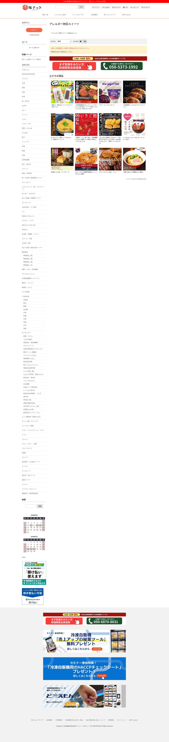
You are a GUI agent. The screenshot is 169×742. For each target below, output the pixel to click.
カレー (24, 110)
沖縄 (24, 328)
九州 (24, 325)
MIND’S (25, 396)
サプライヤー (26, 333)
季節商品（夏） (28, 259)
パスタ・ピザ (26, 123)
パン (23, 211)
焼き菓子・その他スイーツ (31, 462)
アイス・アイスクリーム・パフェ (33, 430)
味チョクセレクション (30, 365)
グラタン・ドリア (28, 220)
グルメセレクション (28, 274)
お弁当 (24, 105)
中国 (24, 319)
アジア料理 (25, 292)
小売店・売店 (26, 243)
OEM (23, 557)
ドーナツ (25, 466)
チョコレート (26, 471)
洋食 (23, 92)
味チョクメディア (110, 14)
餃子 (23, 137)
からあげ (25, 133)
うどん (24, 119)
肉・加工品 (25, 101)
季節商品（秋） (28, 262)
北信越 (25, 309)
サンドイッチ (26, 202)
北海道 (25, 300)
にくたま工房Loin (29, 390)
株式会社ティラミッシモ (31, 412)
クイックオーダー (78, 14)
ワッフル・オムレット (29, 489)
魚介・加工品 (26, 164)
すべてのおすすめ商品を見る (136, 179)
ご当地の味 (25, 296)
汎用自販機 (25, 160)
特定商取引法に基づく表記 (74, 720)
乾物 (23, 151)
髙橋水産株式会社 (29, 403)
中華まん (25, 229)
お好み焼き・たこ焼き (29, 207)
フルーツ (25, 439)
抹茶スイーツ (26, 480)
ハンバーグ (25, 142)
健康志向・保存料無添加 (30, 493)
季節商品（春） (28, 255)
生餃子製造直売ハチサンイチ (32, 349)
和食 (23, 87)
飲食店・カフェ (27, 287)
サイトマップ (121, 720)
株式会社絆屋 (27, 361)
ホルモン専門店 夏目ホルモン (33, 374)
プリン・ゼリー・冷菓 (29, 444)
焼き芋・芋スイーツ (28, 475)
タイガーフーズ (28, 346)
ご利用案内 (94, 14)
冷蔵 (23, 155)
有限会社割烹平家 (29, 368)
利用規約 (111, 720)
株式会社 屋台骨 (29, 377)
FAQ (126, 7)
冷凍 (23, 83)
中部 (24, 312)
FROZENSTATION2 (28, 74)
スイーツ (25, 169)
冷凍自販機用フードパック (31, 278)
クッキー (25, 484)
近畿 (24, 316)
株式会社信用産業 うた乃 (32, 393)
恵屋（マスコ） (28, 336)
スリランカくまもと (30, 355)
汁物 (23, 146)
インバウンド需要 (28, 426)
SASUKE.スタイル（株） (31, 406)
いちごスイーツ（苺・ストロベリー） (33, 188)
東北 (24, 303)
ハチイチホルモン (29, 381)
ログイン (97, 7)
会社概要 (49, 720)
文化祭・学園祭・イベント (31, 234)
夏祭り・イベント (28, 283)
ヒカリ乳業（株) (28, 371)
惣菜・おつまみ (27, 128)
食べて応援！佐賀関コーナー (31, 198)
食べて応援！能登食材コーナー (32, 178)
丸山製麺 (26, 384)
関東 (24, 306)
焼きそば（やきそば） (29, 225)
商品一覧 (45, 14)
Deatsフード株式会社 (30, 387)
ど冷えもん (25, 69)
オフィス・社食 (27, 238)
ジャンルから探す (60, 14)
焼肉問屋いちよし (29, 358)
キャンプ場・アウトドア (30, 421)
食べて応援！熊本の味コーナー (32, 247)
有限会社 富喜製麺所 (30, 342)
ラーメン (25, 114)
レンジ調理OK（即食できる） (32, 417)
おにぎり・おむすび (28, 193)
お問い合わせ (126, 14)
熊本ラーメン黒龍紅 (30, 352)
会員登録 (106, 7)
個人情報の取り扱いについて (95, 720)
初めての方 (117, 7)
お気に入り (135, 7)
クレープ (25, 457)
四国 (24, 322)
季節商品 (25, 252)
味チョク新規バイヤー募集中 (31, 59)
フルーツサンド (27, 448)
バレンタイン (26, 182)
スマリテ (25, 78)
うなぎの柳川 (27, 339)
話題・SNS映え (27, 173)
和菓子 (24, 453)
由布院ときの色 (28, 409)
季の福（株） (27, 400)
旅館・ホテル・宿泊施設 (30, 269)
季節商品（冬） (28, 265)
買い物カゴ (146, 7)
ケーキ (24, 435)
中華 (23, 96)
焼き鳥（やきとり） (28, 216)
